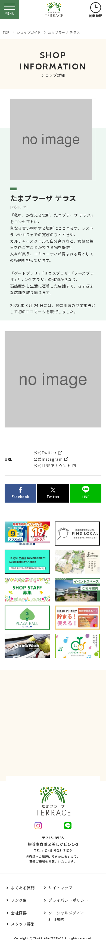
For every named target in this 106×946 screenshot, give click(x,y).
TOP (6, 32)
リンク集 (19, 900)
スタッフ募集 (23, 924)
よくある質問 (23, 887)
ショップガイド (29, 32)
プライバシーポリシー (68, 900)
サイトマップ (60, 887)
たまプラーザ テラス (64, 32)
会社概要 (19, 912)
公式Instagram (48, 459)
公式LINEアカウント (52, 465)
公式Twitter (45, 452)
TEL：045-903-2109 (53, 850)
